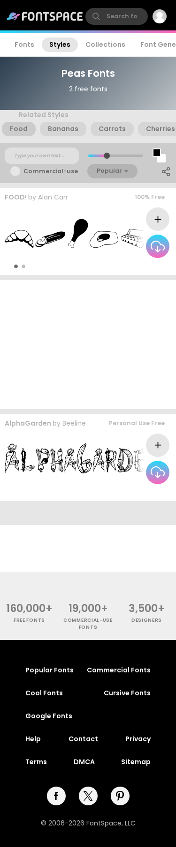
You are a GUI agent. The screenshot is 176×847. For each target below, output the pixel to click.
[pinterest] (120, 796)
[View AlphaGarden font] (83, 458)
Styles (59, 44)
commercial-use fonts (88, 624)
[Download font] (157, 246)
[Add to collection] (157, 219)
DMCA (84, 761)
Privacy (138, 739)
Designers (146, 620)
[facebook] (56, 796)
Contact (83, 739)
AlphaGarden (28, 423)
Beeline (74, 423)
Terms (36, 761)
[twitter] (88, 796)
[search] (116, 16)
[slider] (106, 156)
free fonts (29, 620)
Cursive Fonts (127, 693)
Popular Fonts (49, 670)
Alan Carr (53, 197)
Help (33, 739)
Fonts (24, 44)
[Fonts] (45, 16)
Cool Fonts (44, 693)
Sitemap (136, 761)
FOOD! (16, 197)
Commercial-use (50, 171)
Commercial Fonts (119, 670)
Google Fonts (48, 716)
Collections (105, 44)
